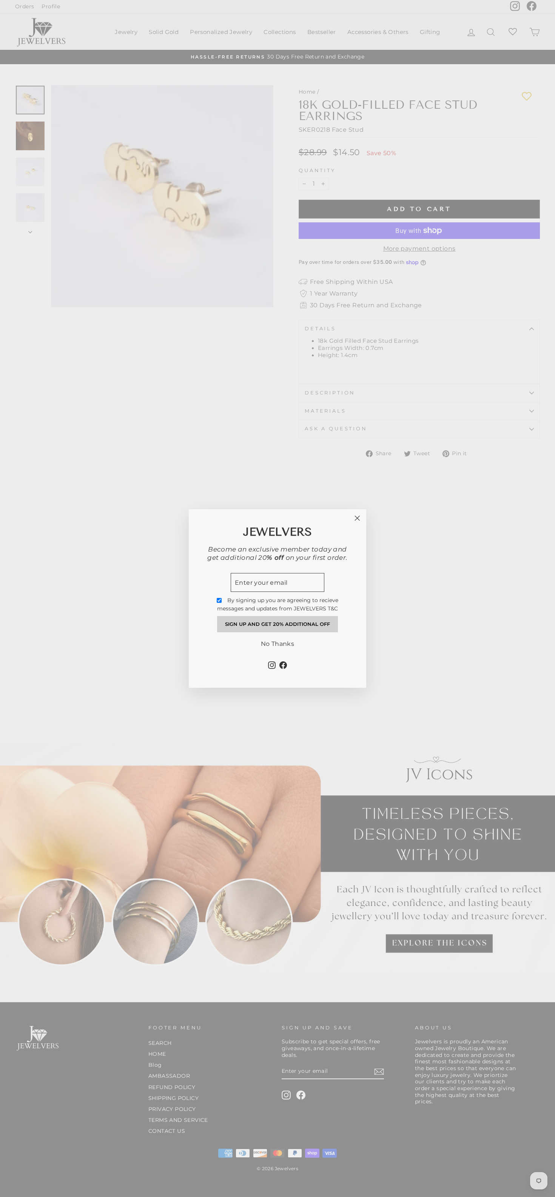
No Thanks (277, 643)
